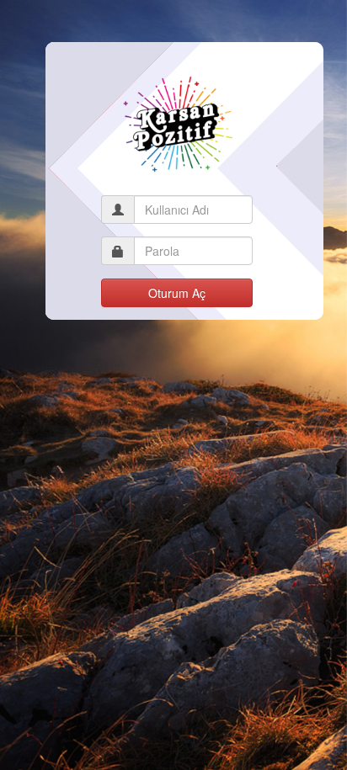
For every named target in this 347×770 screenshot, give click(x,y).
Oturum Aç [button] (177, 292)
